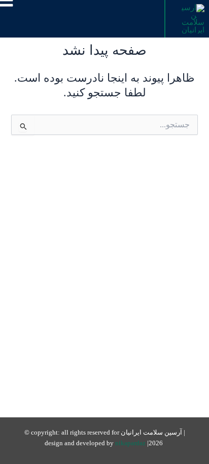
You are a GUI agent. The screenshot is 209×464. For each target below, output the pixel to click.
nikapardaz (131, 443)
